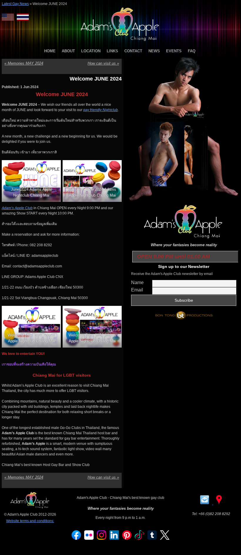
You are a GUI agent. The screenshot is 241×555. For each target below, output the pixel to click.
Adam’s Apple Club (17, 208)
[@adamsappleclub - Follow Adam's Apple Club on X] (165, 538)
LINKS (112, 51)
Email (137, 289)
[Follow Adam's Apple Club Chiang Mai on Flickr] (89, 538)
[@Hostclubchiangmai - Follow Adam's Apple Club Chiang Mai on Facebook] (76, 538)
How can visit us (103, 63)
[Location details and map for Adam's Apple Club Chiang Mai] (219, 503)
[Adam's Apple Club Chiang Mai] (120, 41)
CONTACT (133, 51)
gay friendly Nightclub (100, 110)
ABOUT (68, 51)
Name (137, 282)
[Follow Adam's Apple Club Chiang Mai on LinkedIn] (114, 538)
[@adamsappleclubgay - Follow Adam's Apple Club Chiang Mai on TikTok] (139, 538)
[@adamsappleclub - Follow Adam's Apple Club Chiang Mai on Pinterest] (127, 538)
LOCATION (91, 51)
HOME (50, 51)
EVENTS (174, 51)
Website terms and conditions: (30, 521)
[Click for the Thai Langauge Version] (23, 17)
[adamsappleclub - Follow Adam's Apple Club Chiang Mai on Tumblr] (152, 538)
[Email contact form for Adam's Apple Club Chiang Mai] (205, 503)
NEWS (154, 51)
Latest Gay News (15, 4)
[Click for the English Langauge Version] (9, 17)
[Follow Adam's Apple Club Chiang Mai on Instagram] (102, 538)
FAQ (191, 51)
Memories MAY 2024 (23, 63)
